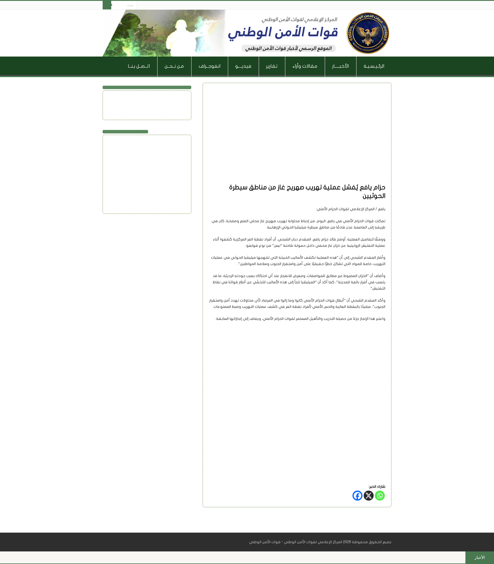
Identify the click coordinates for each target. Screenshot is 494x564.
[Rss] (157, 5)
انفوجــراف (209, 66)
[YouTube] (141, 96)
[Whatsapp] (380, 496)
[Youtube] (141, 5)
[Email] (126, 101)
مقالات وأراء (304, 66)
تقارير (272, 66)
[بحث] (107, 5)
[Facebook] (152, 5)
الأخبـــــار (340, 66)
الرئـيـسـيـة (374, 66)
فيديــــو (243, 66)
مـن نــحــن (174, 66)
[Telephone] (147, 110)
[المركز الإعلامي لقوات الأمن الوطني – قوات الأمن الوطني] (247, 33)
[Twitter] (146, 5)
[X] (369, 496)
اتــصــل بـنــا (139, 66)
